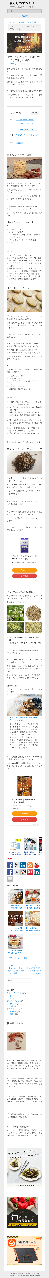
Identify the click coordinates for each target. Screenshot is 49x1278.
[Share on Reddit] (23, 872)
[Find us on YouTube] (37, 865)
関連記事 (19, 143)
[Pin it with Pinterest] (30, 872)
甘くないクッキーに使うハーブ (27, 136)
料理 (36, 22)
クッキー (18, 958)
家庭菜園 (13, 1011)
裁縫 (11, 1006)
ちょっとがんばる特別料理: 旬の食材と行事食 (24, 801)
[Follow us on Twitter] (17, 865)
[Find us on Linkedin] (23, 865)
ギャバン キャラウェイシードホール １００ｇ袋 (24, 557)
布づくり (13, 1004)
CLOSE (34, 112)
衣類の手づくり (13, 1001)
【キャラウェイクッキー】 (26, 125)
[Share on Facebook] (10, 872)
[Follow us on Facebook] (10, 865)
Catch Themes (35, 1275)
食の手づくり (25, 22)
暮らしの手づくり (22, 3)
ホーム (12, 22)
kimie (23, 64)
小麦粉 (24, 958)
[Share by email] (10, 879)
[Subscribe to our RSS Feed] (30, 865)
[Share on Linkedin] (37, 872)
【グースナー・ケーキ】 (27, 130)
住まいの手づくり (14, 993)
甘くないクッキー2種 (25, 119)
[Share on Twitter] (17, 872)
